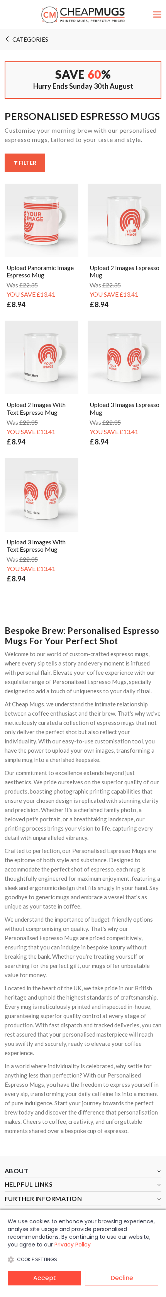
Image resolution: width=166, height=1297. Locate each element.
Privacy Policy (72, 1244)
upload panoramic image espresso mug (40, 271)
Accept (44, 1277)
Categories (30, 39)
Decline (121, 1277)
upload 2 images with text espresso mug (36, 408)
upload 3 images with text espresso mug (36, 545)
